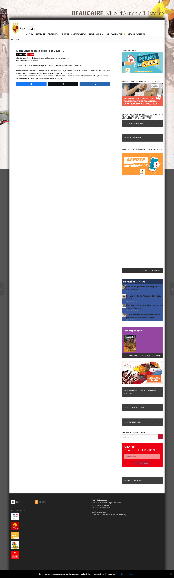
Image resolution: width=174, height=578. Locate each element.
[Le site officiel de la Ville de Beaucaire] (25, 28)
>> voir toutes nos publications (143, 355)
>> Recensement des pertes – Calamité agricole (140, 392)
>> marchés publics (132, 422)
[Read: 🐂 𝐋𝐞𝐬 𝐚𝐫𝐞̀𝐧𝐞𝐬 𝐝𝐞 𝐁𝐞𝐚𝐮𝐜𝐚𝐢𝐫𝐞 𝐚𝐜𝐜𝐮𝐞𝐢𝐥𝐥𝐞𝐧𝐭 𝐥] (124, 315)
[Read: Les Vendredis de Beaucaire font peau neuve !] (124, 296)
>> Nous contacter (132, 138)
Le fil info (15, 39)
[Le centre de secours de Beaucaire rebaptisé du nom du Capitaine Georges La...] (172, 289)
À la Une (31, 55)
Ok (122, 574)
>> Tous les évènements (150, 271)
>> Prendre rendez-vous (134, 123)
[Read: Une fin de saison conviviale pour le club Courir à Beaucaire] (124, 306)
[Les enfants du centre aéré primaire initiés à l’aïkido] (2, 289)
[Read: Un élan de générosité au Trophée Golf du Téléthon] (124, 287)
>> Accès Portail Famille (134, 408)
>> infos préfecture (132, 480)
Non (130, 574)
